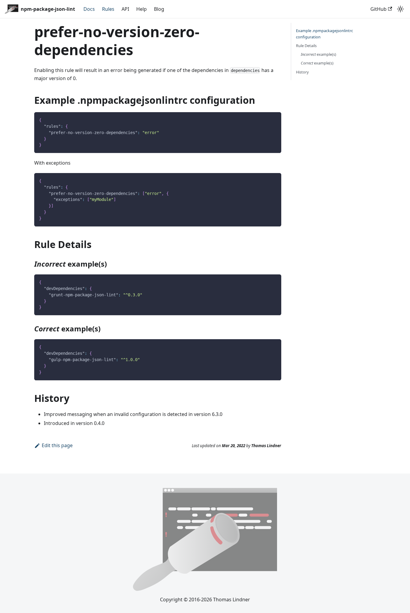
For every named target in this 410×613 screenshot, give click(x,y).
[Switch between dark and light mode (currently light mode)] (400, 9)
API (125, 9)
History (302, 72)
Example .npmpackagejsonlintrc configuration (324, 34)
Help (141, 9)
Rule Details (306, 45)
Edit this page (57, 445)
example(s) (318, 54)
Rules (108, 9)
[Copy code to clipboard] (274, 119)
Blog (159, 9)
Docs (89, 9)
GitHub (378, 9)
